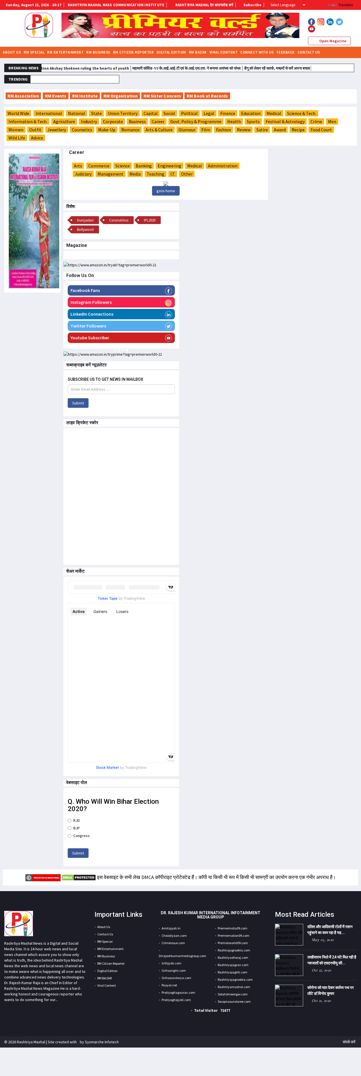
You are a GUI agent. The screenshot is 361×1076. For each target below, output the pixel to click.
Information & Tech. (27, 121)
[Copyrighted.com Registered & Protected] (43, 877)
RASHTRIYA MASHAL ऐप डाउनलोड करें (203, 5)
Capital (151, 113)
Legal (209, 113)
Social (169, 113)
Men (332, 121)
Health (234, 121)
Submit (78, 403)
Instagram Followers (91, 302)
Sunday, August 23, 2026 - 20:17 (33, 5)
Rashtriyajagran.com (233, 965)
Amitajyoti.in (171, 928)
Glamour (187, 129)
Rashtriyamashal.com (234, 987)
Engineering (169, 166)
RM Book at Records (207, 96)
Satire (262, 129)
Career (158, 121)
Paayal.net (169, 985)
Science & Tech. (301, 113)
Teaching (155, 174)
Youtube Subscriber (90, 337)
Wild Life (16, 138)
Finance (227, 113)
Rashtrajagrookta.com (234, 950)
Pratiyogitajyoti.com (176, 1000)
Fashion (223, 129)
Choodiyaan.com (174, 935)
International (49, 113)
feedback (286, 52)
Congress (81, 835)
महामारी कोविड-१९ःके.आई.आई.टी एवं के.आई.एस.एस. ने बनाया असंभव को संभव (171, 68)
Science (122, 166)
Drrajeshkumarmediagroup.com (182, 956)
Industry (89, 121)
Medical (274, 113)
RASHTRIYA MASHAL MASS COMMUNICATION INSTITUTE (116, 5)
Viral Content (224, 52)
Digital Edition (171, 52)
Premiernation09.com (233, 935)
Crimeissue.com (173, 943)
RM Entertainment (65, 52)
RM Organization (121, 96)
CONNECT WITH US (257, 52)
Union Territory (123, 113)
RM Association (23, 96)
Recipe (298, 129)
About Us (12, 52)
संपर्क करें (349, 1041)
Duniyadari (114, 79)
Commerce (98, 166)
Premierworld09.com (233, 943)
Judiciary (83, 174)
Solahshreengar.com (233, 994)
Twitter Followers (88, 326)
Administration (222, 166)
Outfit (35, 129)
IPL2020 (149, 220)
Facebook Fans (85, 290)
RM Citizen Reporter (133, 52)
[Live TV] (337, 52)
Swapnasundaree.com (234, 1001)
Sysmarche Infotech (102, 1041)
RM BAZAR (198, 52)
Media (135, 174)
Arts (78, 166)
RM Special (34, 52)
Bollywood (85, 229)
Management (111, 174)
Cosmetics (82, 129)
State (96, 113)
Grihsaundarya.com (176, 978)
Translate (345, 5)
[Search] (351, 52)
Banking (144, 166)
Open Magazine (332, 40)
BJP (76, 828)
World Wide (18, 113)
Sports (253, 121)
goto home (166, 190)
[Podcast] (344, 52)
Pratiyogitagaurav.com (178, 992)
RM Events (55, 96)
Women (15, 129)
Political (189, 113)
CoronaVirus (118, 220)
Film (205, 129)
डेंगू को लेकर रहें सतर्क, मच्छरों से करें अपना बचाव (262, 68)
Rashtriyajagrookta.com (235, 979)
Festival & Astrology (285, 121)
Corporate (113, 121)
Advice (37, 138)
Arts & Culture (159, 129)
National (76, 113)
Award (280, 129)
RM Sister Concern (162, 96)
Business (137, 121)
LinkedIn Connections (92, 314)
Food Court (321, 129)
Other (187, 174)
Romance (130, 129)
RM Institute (85, 96)
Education (251, 113)
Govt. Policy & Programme (195, 121)
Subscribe (251, 5)
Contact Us (309, 52)
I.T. (172, 174)
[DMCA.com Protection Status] (79, 877)
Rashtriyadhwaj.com (233, 957)
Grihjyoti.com (171, 963)
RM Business (98, 52)
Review (243, 129)
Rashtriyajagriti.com (232, 972)
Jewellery (56, 129)
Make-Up (106, 129)
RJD (76, 820)
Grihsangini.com (174, 970)
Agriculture (64, 121)
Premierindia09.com (232, 928)
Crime (316, 121)
